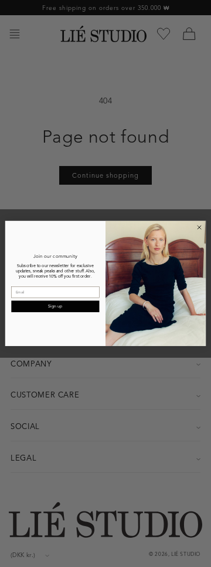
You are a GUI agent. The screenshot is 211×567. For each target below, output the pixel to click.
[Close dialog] (199, 227)
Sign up (55, 306)
